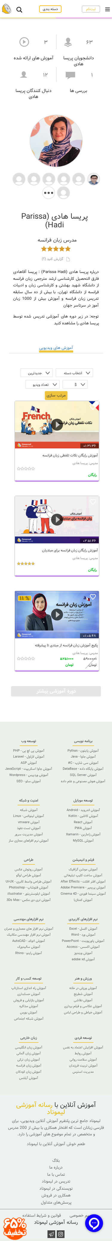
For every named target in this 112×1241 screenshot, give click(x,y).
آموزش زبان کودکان (29, 1072)
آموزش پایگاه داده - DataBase (83, 769)
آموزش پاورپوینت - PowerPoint (83, 941)
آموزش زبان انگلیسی (28, 1047)
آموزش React (83, 822)
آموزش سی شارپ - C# (83, 763)
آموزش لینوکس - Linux (28, 816)
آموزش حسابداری (28, 994)
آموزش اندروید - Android (83, 810)
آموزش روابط (83, 1053)
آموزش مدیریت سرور (29, 834)
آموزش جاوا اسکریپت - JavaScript (28, 769)
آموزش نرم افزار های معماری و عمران (28, 928)
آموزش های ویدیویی (56, 348)
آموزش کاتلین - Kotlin (83, 816)
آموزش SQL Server (83, 775)
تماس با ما (56, 1175)
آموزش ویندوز (83, 953)
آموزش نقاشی (83, 1000)
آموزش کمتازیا (83, 900)
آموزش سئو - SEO (28, 781)
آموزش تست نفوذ (29, 828)
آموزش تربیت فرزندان (83, 1065)
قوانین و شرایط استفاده (41, 1216)
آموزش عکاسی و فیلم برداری (83, 1006)
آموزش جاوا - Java (83, 756)
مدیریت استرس (83, 1072)
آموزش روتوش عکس (29, 869)
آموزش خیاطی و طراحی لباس (83, 1012)
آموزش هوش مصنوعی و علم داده (83, 781)
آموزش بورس (28, 1012)
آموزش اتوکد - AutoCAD (28, 941)
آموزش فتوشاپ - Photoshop (28, 887)
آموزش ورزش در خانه (83, 988)
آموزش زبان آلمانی (28, 1053)
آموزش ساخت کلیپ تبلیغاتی (83, 875)
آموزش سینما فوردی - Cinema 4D (83, 893)
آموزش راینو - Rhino (28, 953)
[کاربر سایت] (78, 178)
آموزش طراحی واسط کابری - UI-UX (29, 881)
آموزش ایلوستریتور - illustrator (28, 893)
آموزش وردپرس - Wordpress (28, 775)
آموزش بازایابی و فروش (28, 1000)
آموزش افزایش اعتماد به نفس (83, 1047)
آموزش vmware (29, 822)
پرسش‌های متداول (56, 1202)
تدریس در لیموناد (56, 1181)
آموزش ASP (29, 763)
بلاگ (56, 1161)
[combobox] (74, 372)
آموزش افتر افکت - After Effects (83, 881)
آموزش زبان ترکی (28, 1059)
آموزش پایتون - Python (83, 750)
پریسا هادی (80, 463)
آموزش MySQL (83, 840)
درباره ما (56, 1167)
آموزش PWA (83, 828)
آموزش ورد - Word (83, 934)
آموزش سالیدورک (28, 947)
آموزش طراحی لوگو (28, 875)
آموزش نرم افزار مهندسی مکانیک (29, 934)
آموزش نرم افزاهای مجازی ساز (29, 840)
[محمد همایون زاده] (93, 178)
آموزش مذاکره (28, 1006)
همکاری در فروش (56, 1195)
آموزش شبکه (29, 810)
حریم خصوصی (81, 1216)
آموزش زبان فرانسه (29, 1065)
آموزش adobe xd (83, 959)
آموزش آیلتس (28, 1078)
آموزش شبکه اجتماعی (29, 1018)
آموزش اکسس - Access (83, 947)
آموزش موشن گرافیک (83, 869)
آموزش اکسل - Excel (83, 928)
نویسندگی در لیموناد (56, 1189)
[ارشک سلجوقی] (33, 178)
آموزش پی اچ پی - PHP (29, 750)
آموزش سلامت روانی (83, 1059)
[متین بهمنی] (19, 178)
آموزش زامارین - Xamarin (83, 834)
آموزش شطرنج (83, 994)
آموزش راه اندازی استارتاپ (28, 988)
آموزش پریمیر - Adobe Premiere (83, 887)
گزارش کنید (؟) (53, 259)
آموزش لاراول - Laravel (29, 756)
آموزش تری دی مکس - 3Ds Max (29, 900)
